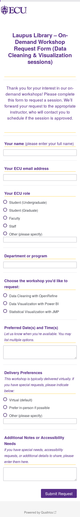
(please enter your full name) (39, 143)
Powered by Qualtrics (38, 512)
